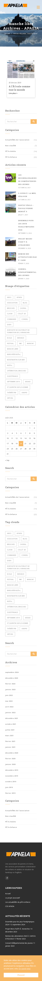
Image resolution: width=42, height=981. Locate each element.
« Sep (7, 460)
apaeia (19, 297)
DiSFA (9, 325)
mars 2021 (9, 735)
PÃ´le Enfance (11, 157)
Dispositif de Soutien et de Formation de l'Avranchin (18, 331)
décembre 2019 (11, 770)
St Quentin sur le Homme (17, 387)
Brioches (11, 308)
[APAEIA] (15, 5)
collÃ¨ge (22, 314)
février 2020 (10, 758)
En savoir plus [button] (24, 969)
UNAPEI (24, 393)
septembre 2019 (13, 382)
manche (30, 343)
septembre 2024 (12, 672)
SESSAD (28, 382)
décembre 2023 (11, 678)
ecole (9, 338)
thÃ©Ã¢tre (11, 393)
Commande (11, 319)
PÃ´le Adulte (10, 151)
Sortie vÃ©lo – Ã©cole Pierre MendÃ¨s (26, 208)
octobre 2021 (10, 724)
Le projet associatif (12, 898)
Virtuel (10, 398)
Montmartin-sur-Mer (16, 360)
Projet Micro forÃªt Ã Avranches (25, 242)
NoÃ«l (9, 365)
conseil (25, 319)
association (12, 303)
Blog (25, 303)
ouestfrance (12, 376)
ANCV (9, 297)
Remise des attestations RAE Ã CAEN (27, 257)
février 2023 (10, 684)
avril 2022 (9, 707)
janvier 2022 (10, 712)
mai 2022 (9, 701)
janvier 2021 (10, 747)
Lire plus (12, 93)
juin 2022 (9, 695)
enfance (20, 338)
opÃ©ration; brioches (16, 371)
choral (23, 308)
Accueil (7, 33)
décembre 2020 (11, 753)
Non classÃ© (10, 146)
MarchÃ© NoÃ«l (14, 354)
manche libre (12, 349)
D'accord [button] (21, 975)
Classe (9, 314)
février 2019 (10, 793)
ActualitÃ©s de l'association (17, 140)
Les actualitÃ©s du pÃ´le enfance (17, 902)
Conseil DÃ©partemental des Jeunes (27, 272)
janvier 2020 (10, 764)
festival (10, 343)
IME (20, 343)
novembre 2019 (11, 776)
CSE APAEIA (9, 906)
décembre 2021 (11, 718)
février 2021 (10, 741)
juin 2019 (9, 787)
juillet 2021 (10, 730)
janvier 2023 (10, 689)
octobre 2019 (10, 781)
